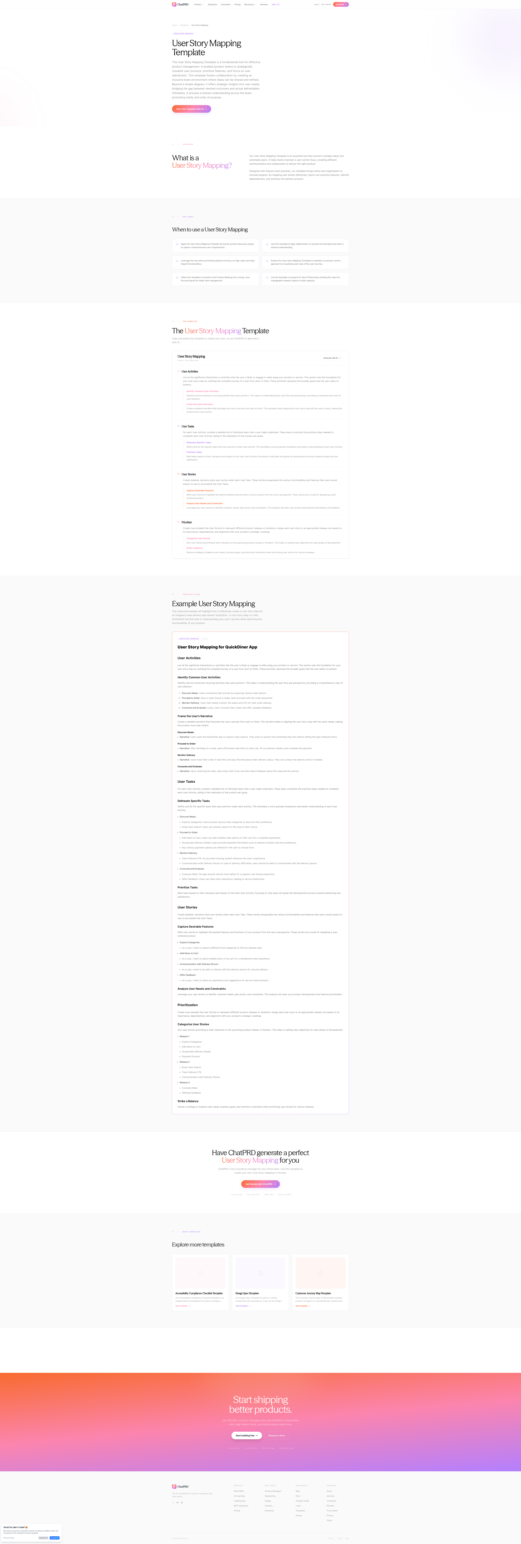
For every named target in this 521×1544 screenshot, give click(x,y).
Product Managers (273, 1491)
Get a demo (326, 4)
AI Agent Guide (302, 1501)
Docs (298, 1496)
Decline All (43, 1538)
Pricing (237, 4)
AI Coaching (239, 1496)
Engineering (270, 1496)
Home (174, 25)
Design (268, 1501)
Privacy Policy (8, 1538)
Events (299, 1515)
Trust (347, 1538)
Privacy (330, 1515)
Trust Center (332, 1510)
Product (197, 4)
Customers (226, 4)
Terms (329, 1520)
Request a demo (277, 1435)
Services (330, 1496)
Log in (316, 4)
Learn (298, 1506)
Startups (268, 1506)
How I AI (275, 4)
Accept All (54, 1538)
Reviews (264, 4)
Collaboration (240, 1501)
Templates (184, 25)
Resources (249, 4)
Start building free (245, 1435)
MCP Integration (241, 1506)
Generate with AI (330, 358)
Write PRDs (239, 1491)
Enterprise (212, 4)
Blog (298, 1491)
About (329, 1491)
